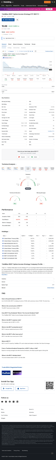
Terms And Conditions (6, 450)
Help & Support (33, 415)
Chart (9, 44)
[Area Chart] (5, 51)
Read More (4, 274)
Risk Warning (25, 450)
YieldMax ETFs (51, 131)
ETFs (2, 5)
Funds (22, 5)
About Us (31, 409)
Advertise (31, 412)
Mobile (2, 412)
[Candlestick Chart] (3, 51)
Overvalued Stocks (42, 5)
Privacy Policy (17, 450)
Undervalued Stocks (31, 5)
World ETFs (16, 5)
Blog (2, 409)
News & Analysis (18, 44)
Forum (33, 44)
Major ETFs (9, 5)
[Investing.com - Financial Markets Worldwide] (8, 2)
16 (53, 139)
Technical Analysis (8, 164)
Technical (27, 44)
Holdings (10, 47)
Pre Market (5, 34)
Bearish (23, 157)
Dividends (23, 47)
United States (50, 287)
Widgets (3, 418)
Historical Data (16, 47)
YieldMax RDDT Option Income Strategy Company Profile (22, 264)
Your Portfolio (4, 415)
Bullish (35, 157)
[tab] (9, 169)
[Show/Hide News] (35, 51)
